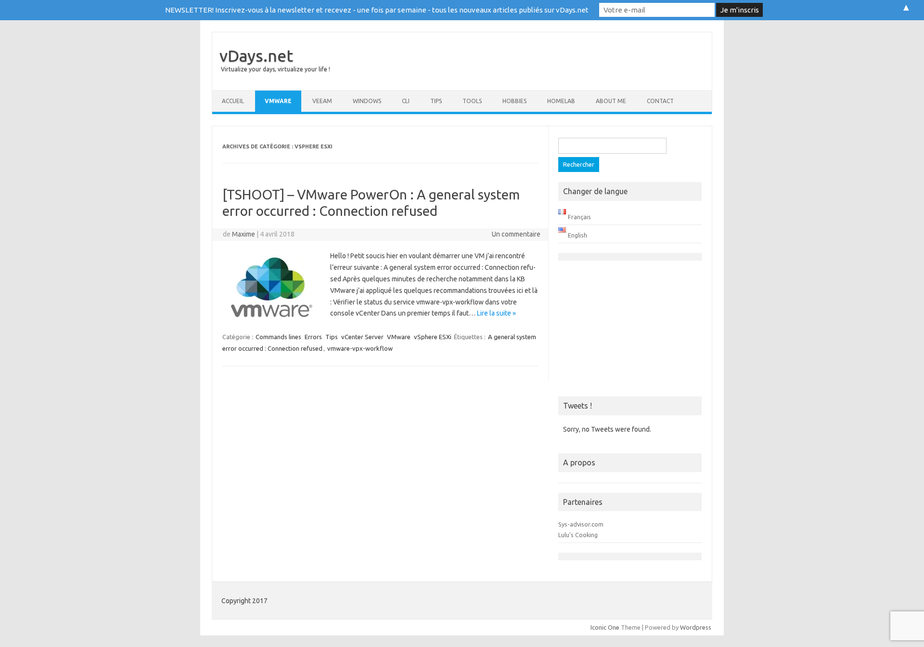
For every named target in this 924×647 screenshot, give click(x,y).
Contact (660, 101)
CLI (406, 101)
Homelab (561, 101)
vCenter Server (362, 336)
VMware (278, 101)
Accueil (233, 101)
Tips (436, 101)
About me (611, 101)
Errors (313, 336)
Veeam (322, 101)
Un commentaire (516, 234)
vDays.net (256, 55)
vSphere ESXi (432, 336)
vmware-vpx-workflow (360, 348)
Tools (472, 101)
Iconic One (604, 627)
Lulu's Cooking (578, 534)
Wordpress (695, 627)
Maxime (243, 234)
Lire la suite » (496, 313)
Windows (367, 101)
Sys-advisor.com (580, 524)
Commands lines (278, 336)
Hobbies (514, 101)
